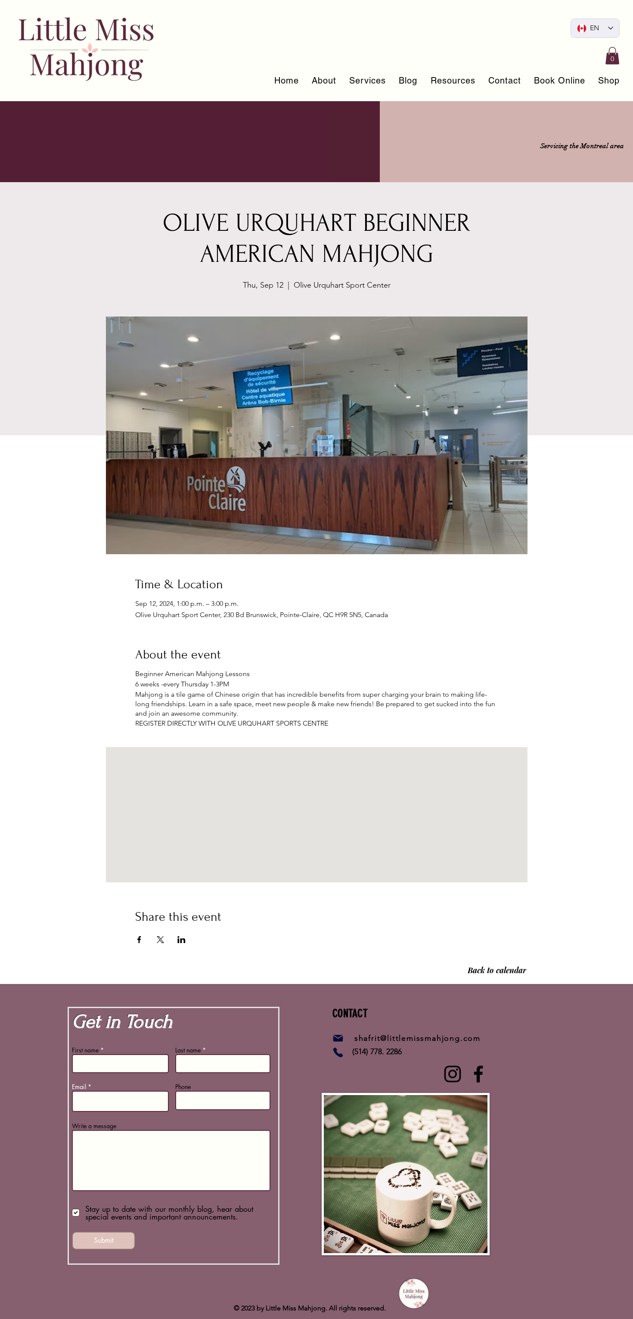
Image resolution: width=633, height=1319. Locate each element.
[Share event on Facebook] (139, 939)
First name (85, 1050)
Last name (188, 1050)
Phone (183, 1087)
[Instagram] (452, 1074)
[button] (612, 56)
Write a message (94, 1126)
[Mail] (338, 1038)
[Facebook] (478, 1074)
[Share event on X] (160, 939)
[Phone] (338, 1052)
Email (79, 1087)
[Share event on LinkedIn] (181, 939)
